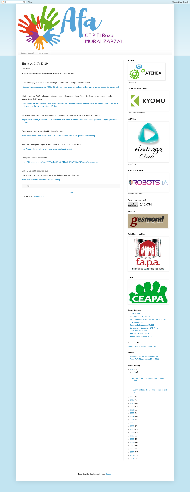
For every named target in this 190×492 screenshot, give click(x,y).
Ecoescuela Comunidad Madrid (142, 325)
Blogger (109, 474)
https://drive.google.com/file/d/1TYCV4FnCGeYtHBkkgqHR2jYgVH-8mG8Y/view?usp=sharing (60, 162)
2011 (132, 442)
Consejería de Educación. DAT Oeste (144, 328)
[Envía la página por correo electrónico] (28, 185)
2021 (132, 410)
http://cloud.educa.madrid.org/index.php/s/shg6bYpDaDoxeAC (47, 149)
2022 (132, 407)
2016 (132, 426)
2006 (132, 459)
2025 (132, 397)
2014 (132, 433)
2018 (132, 420)
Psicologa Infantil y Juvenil (140, 317)
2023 (132, 403)
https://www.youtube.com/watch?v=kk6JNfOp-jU (41, 180)
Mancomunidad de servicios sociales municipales (148, 319)
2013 (132, 436)
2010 (132, 446)
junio (134, 372)
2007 (132, 455)
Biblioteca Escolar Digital (139, 334)
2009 (132, 449)
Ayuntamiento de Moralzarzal (141, 336)
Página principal (27, 53)
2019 (132, 416)
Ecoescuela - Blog (137, 322)
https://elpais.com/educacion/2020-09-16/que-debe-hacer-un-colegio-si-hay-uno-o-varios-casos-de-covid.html (70, 87)
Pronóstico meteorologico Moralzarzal (142, 346)
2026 (132, 369)
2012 (132, 439)
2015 (132, 429)
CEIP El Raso (135, 314)
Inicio (71, 192)
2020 (132, 413)
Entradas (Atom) (39, 196)
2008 (132, 452)
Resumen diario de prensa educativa (144, 356)
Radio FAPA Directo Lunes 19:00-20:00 (144, 359)
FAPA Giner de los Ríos (138, 331)
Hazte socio (43, 53)
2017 (132, 423)
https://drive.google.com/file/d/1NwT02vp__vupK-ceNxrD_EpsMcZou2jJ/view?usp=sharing (58, 136)
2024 (132, 400)
